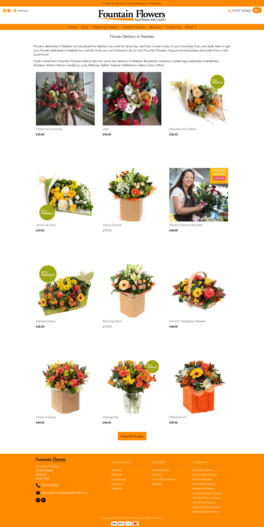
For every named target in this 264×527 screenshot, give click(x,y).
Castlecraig (179, 61)
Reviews (155, 27)
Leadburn (72, 65)
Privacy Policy (160, 470)
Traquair (115, 65)
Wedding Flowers (105, 27)
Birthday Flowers (203, 470)
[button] (132, 463)
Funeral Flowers (133, 27)
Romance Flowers (204, 488)
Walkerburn (129, 65)
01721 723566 (241, 10)
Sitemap (157, 484)
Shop (84, 27)
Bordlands (150, 61)
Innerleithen (211, 61)
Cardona (164, 61)
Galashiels (195, 61)
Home (72, 27)
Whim (160, 65)
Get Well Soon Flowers (206, 498)
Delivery (157, 474)
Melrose (93, 65)
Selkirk (105, 65)
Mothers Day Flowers (205, 511)
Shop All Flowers (132, 436)
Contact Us (173, 27)
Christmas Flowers (204, 502)
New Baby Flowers (204, 484)
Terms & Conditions (164, 479)
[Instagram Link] (4, 10)
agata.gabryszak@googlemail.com (64, 492)
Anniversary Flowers (205, 474)
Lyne (84, 65)
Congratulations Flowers (207, 493)
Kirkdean (39, 65)
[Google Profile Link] (9, 10)
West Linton (147, 65)
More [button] (189, 27)
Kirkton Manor (55, 65)
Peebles (117, 470)
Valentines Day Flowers (207, 507)
